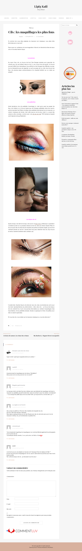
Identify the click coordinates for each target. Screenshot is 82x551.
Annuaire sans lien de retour (20, 351)
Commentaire (10, 477)
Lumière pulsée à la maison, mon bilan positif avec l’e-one (70, 146)
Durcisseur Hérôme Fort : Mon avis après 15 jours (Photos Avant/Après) (69, 113)
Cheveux (61, 18)
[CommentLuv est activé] (22, 531)
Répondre (11, 360)
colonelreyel (16, 426)
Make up (69, 18)
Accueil (7, 18)
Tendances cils (18, 325)
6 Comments (40, 36)
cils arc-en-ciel (36, 114)
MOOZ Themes (37, 547)
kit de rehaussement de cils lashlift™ (23, 375)
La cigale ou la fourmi (18, 405)
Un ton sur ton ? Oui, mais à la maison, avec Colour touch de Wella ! (70, 98)
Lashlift (14, 367)
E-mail (8, 504)
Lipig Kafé (41, 6)
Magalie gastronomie (18, 385)
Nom (8, 499)
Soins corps (42, 18)
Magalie (21, 36)
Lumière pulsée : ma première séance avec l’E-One (69, 129)
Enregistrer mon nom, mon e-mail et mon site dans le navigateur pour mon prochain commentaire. (29, 516)
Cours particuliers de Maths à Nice (31, 435)
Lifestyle (33, 18)
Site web (9, 509)
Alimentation (24, 18)
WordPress (50, 547)
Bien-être (14, 18)
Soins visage (52, 18)
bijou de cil (38, 223)
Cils (13, 325)
